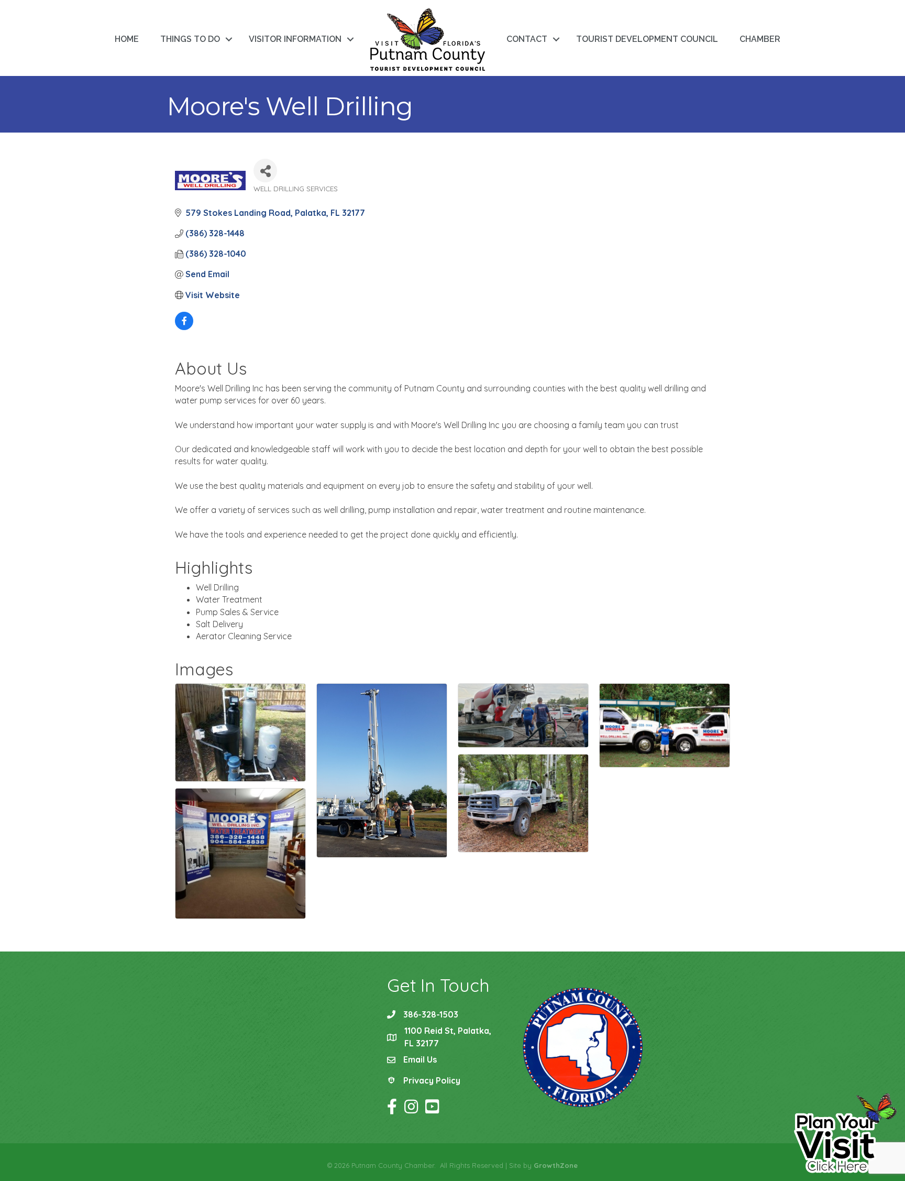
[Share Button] (265, 170)
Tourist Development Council (647, 39)
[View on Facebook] (184, 327)
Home (127, 39)
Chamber (760, 39)
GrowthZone (556, 1165)
